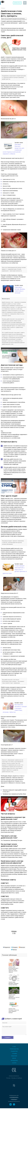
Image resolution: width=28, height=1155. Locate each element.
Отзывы (14, 1053)
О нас (14, 1046)
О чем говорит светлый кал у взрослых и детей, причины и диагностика (15, 569)
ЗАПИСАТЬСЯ (17, 2)
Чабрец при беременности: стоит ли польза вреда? (14, 997)
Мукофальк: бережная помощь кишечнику (13, 984)
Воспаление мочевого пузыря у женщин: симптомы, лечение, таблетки (15, 708)
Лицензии (14, 1055)
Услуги (14, 1062)
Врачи (14, 1058)
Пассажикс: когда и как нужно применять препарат (14, 1011)
